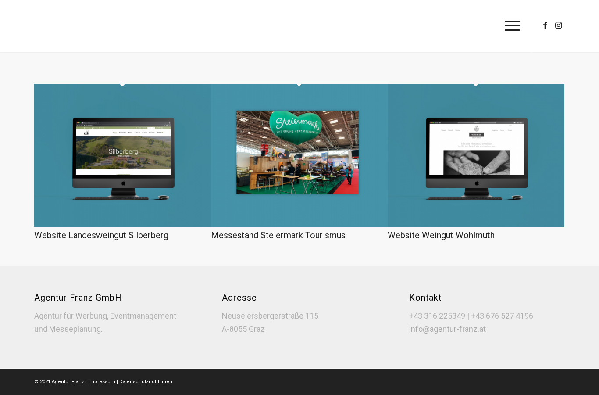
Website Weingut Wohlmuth (441, 235)
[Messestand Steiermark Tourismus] (299, 224)
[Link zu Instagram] (558, 25)
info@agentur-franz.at (447, 329)
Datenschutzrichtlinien (145, 381)
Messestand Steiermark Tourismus (278, 235)
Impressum (102, 381)
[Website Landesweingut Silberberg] (122, 224)
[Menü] (509, 26)
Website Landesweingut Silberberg (101, 235)
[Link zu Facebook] (545, 25)
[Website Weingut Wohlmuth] (476, 224)
